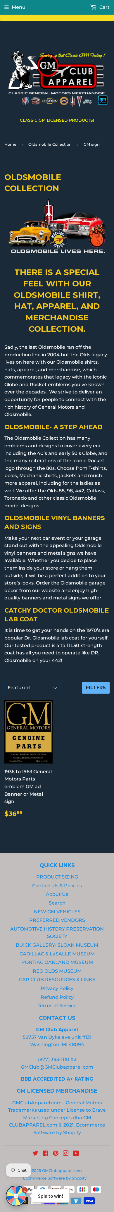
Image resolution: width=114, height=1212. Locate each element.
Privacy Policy (57, 988)
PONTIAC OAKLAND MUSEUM (57, 962)
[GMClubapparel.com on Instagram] (66, 1154)
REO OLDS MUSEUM (57, 971)
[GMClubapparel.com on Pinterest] (56, 1154)
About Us (57, 894)
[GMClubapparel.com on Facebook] (45, 1154)
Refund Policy (57, 997)
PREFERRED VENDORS (57, 920)
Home (10, 144)
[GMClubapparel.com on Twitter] (35, 1154)
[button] (16, 1196)
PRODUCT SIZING (57, 877)
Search (57, 903)
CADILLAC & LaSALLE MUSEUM (57, 954)
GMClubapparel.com (62, 1170)
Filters (96, 687)
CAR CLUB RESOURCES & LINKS (57, 979)
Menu (18, 7)
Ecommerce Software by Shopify (55, 1178)
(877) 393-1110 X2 (57, 1059)
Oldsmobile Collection (50, 144)
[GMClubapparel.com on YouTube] (76, 1154)
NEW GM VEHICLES (57, 911)
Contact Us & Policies (57, 885)
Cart (104, 7)
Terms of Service (57, 1005)
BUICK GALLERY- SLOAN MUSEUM (57, 945)
